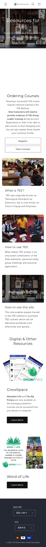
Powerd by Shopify (33, 542)
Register (23, 141)
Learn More (17, 420)
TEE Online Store (19, 542)
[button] (6, 4)
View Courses (23, 149)
